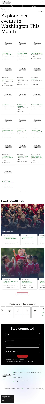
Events (22, 388)
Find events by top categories (22, 304)
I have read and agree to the (11, 359)
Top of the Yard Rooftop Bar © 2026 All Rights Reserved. (35, 389)
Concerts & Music (7, 231)
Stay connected (22, 328)
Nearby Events (12, 201)
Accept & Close (5, 401)
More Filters (34, 6)
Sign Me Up (23, 357)
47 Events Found (4, 11)
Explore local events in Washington (20, 23)
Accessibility (7, 388)
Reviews (21, 389)
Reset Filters (41, 11)
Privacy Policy (21, 359)
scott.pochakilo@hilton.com (21, 381)
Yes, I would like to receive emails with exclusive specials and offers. (20, 361)
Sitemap (18, 388)
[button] (42, 2)
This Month (11, 6)
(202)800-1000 (18, 377)
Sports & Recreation (8, 275)
